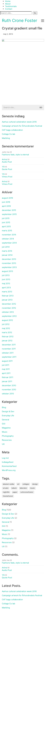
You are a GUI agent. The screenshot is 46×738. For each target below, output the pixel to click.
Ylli (3, 166)
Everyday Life (8, 415)
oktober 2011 (8, 353)
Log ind (5, 458)
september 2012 (9, 316)
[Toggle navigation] (42, 20)
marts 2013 (7, 291)
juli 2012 (5, 324)
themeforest (8, 496)
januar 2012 (7, 340)
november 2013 (9, 263)
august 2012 (7, 320)
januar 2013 (7, 300)
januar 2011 (7, 381)
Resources (7, 440)
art (18, 484)
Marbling (6, 138)
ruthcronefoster (26, 492)
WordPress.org (8, 470)
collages (26, 484)
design (35, 484)
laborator (23, 488)
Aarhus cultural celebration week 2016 (19, 122)
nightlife (6, 492)
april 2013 (6, 287)
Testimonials (11, 6)
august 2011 (7, 361)
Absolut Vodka (8, 484)
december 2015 (9, 210)
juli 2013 (6, 275)
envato (5, 488)
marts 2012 (7, 332)
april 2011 (6, 373)
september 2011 (9, 357)
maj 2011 (6, 369)
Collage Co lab (8, 134)
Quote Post (7, 169)
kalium (14, 488)
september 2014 (9, 243)
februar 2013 (8, 295)
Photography (8, 436)
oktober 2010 (8, 393)
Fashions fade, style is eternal (15, 154)
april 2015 (6, 226)
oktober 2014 (8, 239)
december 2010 (9, 385)
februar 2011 (7, 377)
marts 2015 (7, 230)
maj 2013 (6, 283)
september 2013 (9, 267)
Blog (4, 407)
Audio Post (7, 162)
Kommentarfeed (9, 466)
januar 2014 (7, 255)
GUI (3, 423)
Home (7, 1)
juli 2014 (6, 247)
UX (3, 444)
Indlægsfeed (7, 462)
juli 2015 (5, 218)
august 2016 (7, 198)
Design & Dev (8, 411)
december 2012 (9, 304)
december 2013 (9, 259)
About (7, 4)
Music (4, 432)
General (5, 419)
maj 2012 (6, 328)
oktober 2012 (8, 312)
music (32, 488)
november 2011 (9, 349)
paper (15, 492)
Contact (8, 9)
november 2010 (9, 389)
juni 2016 (6, 202)
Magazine (6, 428)
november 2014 (9, 234)
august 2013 (7, 271)
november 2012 (9, 308)
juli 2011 (5, 365)
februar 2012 (7, 336)
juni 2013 (6, 279)
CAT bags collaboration (12, 130)
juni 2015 (6, 222)
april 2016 (6, 206)
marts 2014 (7, 251)
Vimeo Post (7, 176)
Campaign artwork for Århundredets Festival (22, 126)
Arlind (4, 159)
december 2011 (9, 344)
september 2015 (9, 214)
